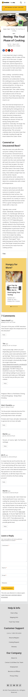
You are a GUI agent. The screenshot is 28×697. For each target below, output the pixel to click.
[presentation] (14, 276)
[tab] (10, 306)
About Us (14, 658)
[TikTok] (20, 685)
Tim (4, 254)
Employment (14, 667)
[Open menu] (24, 2)
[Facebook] (3, 50)
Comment (5, 545)
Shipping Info (14, 617)
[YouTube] (14, 685)
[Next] (20, 288)
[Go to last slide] (8, 288)
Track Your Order (14, 622)
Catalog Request (14, 642)
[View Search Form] (20, 2)
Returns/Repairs (14, 638)
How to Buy (14, 613)
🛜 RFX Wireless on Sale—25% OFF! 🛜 (13, 8)
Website (4, 583)
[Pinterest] (12, 50)
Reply (3, 334)
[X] (9, 50)
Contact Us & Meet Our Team (14, 662)
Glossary (14, 646)
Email (4, 575)
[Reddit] (6, 50)
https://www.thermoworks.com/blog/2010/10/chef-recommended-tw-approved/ (15, 367)
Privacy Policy (14, 676)
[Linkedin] (17, 685)
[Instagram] (11, 685)
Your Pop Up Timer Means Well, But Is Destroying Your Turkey (13, 290)
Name (4, 568)
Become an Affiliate (14, 671)
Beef (14, 33)
